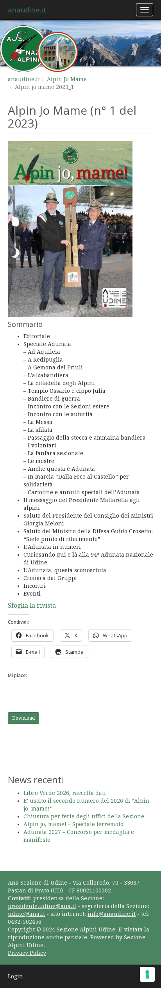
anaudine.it (27, 9)
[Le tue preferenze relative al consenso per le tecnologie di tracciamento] (147, 974)
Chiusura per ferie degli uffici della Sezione (83, 816)
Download (23, 718)
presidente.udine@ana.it (42, 906)
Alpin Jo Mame (67, 79)
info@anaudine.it (112, 914)
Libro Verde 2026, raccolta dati (64, 793)
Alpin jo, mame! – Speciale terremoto (73, 824)
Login (15, 976)
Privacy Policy (27, 953)
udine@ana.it (26, 914)
